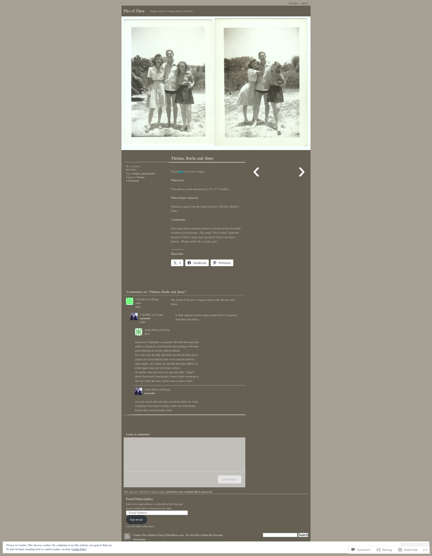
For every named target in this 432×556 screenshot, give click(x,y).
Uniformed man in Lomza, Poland (263, 84)
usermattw (145, 318)
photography (148, 173)
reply (138, 306)
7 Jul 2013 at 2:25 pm (146, 299)
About (304, 3)
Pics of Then (134, 11)
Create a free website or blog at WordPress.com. (158, 535)
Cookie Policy (79, 549)
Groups (140, 177)
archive (293, 3)
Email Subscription (139, 498)
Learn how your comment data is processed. (189, 491)
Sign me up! (136, 519)
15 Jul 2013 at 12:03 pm (157, 389)
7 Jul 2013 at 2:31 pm (151, 314)
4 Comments (132, 180)
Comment (230, 479)
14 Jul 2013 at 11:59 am (157, 330)
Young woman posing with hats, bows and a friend (169, 84)
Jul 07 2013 (131, 169)
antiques (136, 173)
